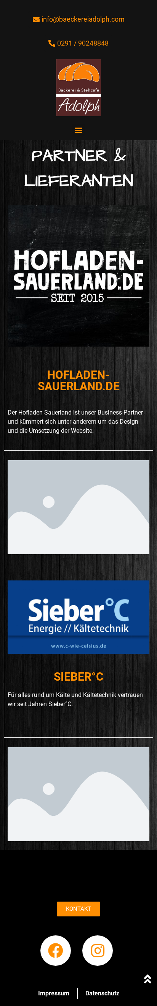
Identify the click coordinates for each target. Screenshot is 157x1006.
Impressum (53, 993)
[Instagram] (97, 950)
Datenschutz (102, 993)
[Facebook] (55, 950)
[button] (78, 130)
